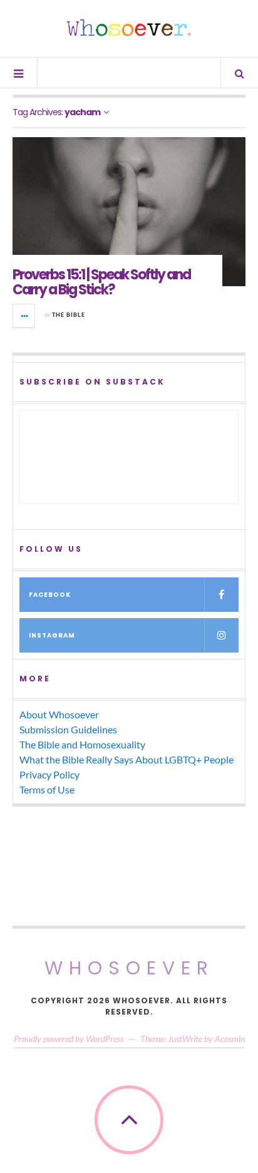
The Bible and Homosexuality (82, 744)
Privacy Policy (49, 774)
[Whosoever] (129, 27)
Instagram (52, 635)
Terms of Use (47, 789)
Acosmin (230, 1038)
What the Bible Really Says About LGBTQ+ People (126, 759)
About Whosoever (59, 714)
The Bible (68, 314)
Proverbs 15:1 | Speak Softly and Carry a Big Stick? (101, 282)
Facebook (50, 594)
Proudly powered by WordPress (68, 1038)
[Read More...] (24, 315)
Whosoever (129, 967)
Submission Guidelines (68, 729)
